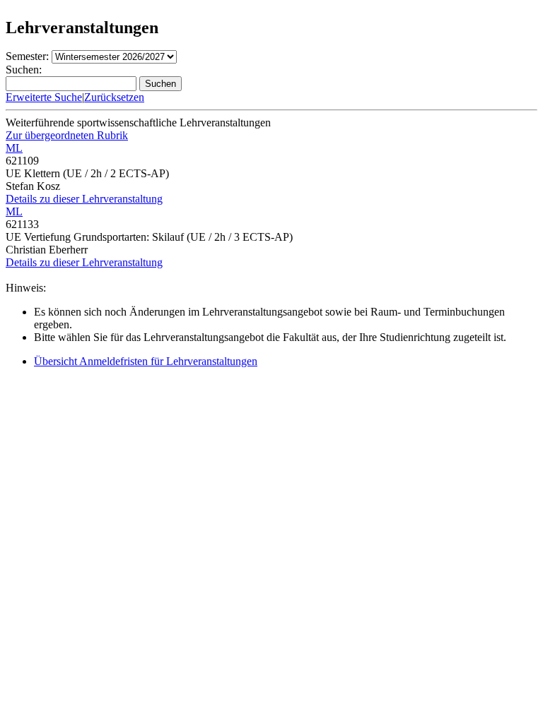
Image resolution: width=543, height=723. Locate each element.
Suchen (160, 83)
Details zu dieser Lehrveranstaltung (84, 199)
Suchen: (24, 70)
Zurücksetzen (114, 97)
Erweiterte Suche (44, 97)
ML (14, 148)
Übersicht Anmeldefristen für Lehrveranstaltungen (145, 361)
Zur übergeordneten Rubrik (67, 135)
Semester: (27, 56)
